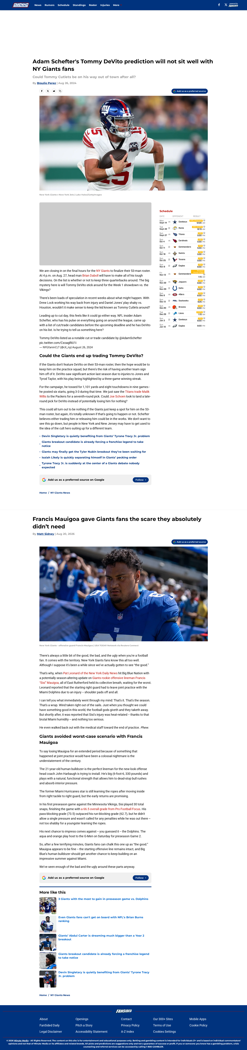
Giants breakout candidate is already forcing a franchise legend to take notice (92, 444)
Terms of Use (162, 1025)
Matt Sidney (45, 534)
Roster (93, 5)
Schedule (63, 5)
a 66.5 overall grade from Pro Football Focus (110, 809)
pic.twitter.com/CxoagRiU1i (57, 343)
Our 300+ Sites (163, 1019)
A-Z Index (127, 1031)
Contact (126, 1019)
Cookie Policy (198, 1025)
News (37, 5)
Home (43, 492)
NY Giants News (60, 492)
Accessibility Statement (91, 1031)
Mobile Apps (197, 1019)
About (44, 1019)
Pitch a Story (84, 1025)
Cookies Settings (164, 1031)
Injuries (105, 5)
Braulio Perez (46, 83)
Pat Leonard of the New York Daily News (90, 673)
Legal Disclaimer (51, 1031)
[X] (226, 4)
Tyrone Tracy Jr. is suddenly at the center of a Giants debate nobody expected (91, 465)
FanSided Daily (50, 1025)
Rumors (49, 5)
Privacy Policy (130, 1025)
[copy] (60, 91)
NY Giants (103, 271)
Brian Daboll (90, 275)
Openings (82, 1019)
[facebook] (219, 4)
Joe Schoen (117, 396)
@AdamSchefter (130, 338)
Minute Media (21, 1040)
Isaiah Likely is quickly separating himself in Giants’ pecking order (89, 457)
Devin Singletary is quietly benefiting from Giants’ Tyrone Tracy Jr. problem (96, 436)
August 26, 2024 (82, 347)
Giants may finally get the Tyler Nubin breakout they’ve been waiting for (94, 451)
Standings (79, 5)
